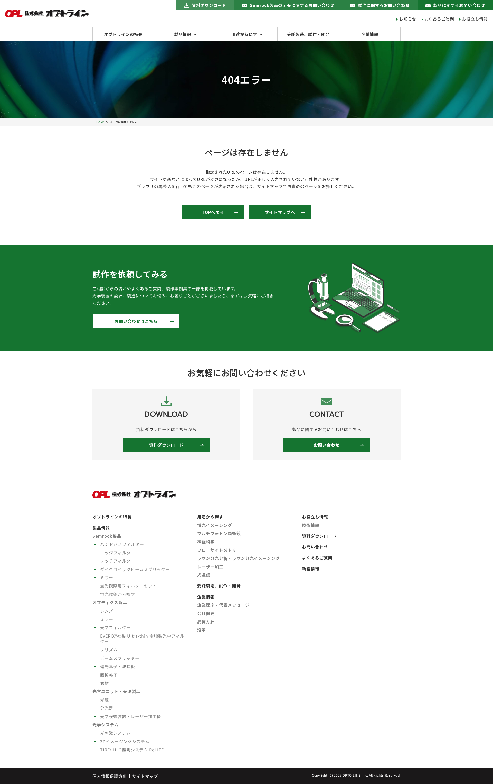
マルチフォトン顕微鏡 (219, 533)
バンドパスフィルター (122, 544)
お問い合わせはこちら (136, 321)
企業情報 (369, 34)
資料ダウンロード (209, 5)
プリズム (109, 650)
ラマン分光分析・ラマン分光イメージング (238, 558)
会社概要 (206, 613)
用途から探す (244, 34)
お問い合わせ (327, 445)
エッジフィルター (117, 552)
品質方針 (206, 622)
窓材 (104, 683)
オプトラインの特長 (123, 34)
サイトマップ (145, 776)
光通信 (203, 575)
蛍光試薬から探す (117, 594)
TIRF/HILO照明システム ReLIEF (132, 749)
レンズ (106, 611)
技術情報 (310, 525)
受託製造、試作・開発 (308, 34)
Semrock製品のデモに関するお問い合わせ (292, 5)
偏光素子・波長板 (117, 666)
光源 (104, 700)
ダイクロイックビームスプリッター (135, 569)
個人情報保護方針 (109, 776)
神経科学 (206, 541)
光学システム (105, 725)
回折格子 (109, 675)
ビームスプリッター (119, 658)
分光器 (106, 708)
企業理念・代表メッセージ (223, 605)
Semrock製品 (106, 536)
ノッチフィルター (117, 561)
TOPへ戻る (213, 212)
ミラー (106, 577)
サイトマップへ (280, 212)
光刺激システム (115, 733)
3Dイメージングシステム (124, 741)
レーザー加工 (210, 567)
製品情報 (182, 34)
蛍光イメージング (214, 525)
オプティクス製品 (109, 602)
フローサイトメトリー (219, 550)
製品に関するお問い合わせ (459, 5)
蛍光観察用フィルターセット (128, 586)
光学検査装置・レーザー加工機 (130, 716)
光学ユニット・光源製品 (116, 691)
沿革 (201, 630)
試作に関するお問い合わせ (384, 5)
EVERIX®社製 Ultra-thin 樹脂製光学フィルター (142, 639)
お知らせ (407, 19)
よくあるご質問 (439, 19)
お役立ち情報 (475, 19)
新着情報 (310, 568)
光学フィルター (115, 627)
